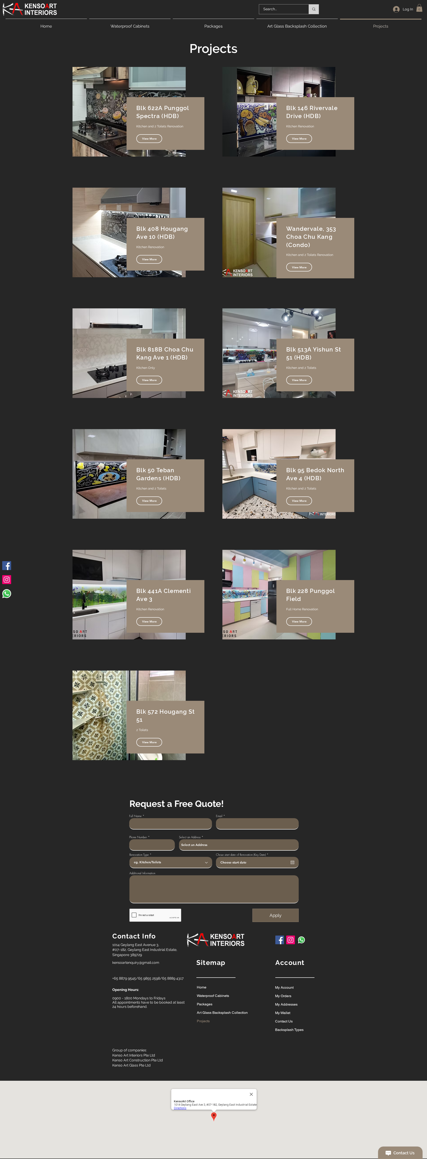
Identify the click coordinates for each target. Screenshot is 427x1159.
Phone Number (138, 837)
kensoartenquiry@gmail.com (135, 962)
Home (201, 987)
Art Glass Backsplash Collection (216, 1012)
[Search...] (314, 9)
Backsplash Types (289, 1030)
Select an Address (190, 837)
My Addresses (286, 1004)
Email (219, 816)
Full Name (135, 816)
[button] (419, 8)
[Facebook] (6, 565)
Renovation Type (139, 854)
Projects (203, 1021)
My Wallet (282, 1013)
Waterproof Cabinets (213, 996)
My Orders (283, 996)
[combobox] (239, 845)
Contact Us (284, 1021)
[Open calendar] (292, 862)
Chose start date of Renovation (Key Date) (243, 854)
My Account (284, 987)
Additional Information (142, 873)
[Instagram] (6, 579)
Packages (204, 1004)
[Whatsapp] (6, 593)
